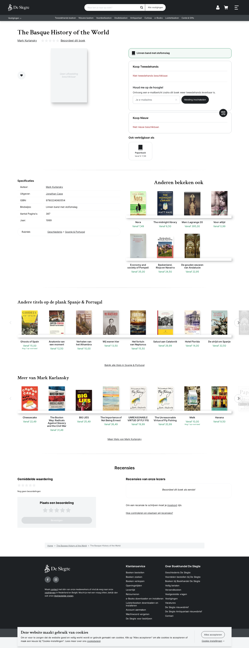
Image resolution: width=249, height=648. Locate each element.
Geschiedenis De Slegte (178, 572)
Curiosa (148, 18)
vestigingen (50, 592)
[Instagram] (56, 580)
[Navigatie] (236, 7)
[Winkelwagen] (226, 7)
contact (54, 589)
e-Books (158, 18)
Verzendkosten (173, 589)
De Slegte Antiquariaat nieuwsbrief (183, 611)
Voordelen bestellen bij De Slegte (183, 577)
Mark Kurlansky (27, 40)
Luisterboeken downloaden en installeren (142, 604)
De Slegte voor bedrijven (139, 618)
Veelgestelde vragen (63, 595)
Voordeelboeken (104, 18)
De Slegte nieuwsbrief (177, 607)
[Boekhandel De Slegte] (18, 7)
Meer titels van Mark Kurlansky (125, 439)
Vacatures (170, 602)
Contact (169, 615)
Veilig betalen (172, 585)
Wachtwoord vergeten (137, 614)
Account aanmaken (136, 609)
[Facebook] (48, 580)
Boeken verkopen (135, 581)
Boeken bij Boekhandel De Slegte (182, 581)
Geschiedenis (54, 231)
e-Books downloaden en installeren (144, 598)
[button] (11, 323)
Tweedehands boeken (65, 18)
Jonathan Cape (54, 193)
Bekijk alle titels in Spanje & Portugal (124, 365)
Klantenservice (135, 566)
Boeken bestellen (135, 572)
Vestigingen (171, 598)
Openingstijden (134, 585)
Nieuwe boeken (86, 18)
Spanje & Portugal (75, 231)
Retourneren (132, 594)
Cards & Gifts (188, 18)
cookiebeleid (93, 641)
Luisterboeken (172, 18)
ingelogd (172, 505)
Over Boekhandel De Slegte (182, 566)
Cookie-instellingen (212, 641)
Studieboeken (121, 18)
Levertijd (130, 589)
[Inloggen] (218, 7)
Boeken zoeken (134, 577)
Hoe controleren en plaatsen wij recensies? (149, 512)
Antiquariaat (136, 18)
